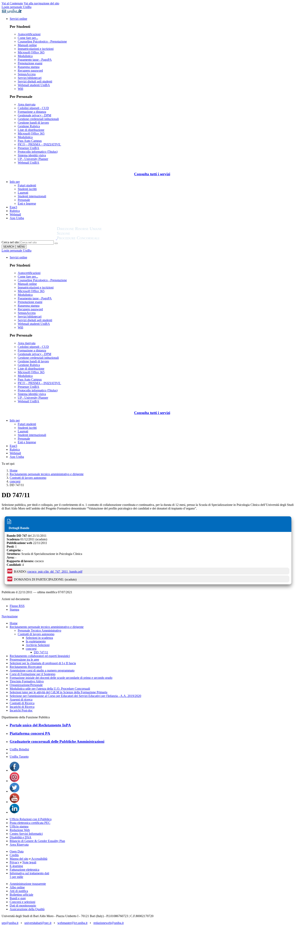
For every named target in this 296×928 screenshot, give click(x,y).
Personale (24, 200)
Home (14, 470)
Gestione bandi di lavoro (33, 122)
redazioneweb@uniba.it (108, 923)
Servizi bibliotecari (29, 78)
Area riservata (26, 104)
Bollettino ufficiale (21, 894)
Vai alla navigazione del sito (41, 3)
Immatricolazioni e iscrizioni (36, 48)
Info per (15, 181)
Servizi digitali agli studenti (35, 81)
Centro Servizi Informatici (26, 833)
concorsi (15, 481)
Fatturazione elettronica (24, 869)
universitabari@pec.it (37, 923)
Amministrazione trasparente (28, 883)
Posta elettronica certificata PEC (30, 822)
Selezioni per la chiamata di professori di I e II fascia (43, 663)
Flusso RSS (17, 606)
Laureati (23, 192)
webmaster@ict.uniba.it (72, 923)
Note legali (29, 862)
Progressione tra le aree (24, 659)
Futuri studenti (27, 185)
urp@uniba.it (10, 923)
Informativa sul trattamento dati (29, 873)
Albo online (17, 887)
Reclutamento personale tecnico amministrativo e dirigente (47, 474)
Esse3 (13, 207)
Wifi (20, 88)
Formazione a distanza (32, 111)
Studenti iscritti (27, 189)
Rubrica (15, 210)
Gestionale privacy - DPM (34, 115)
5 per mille (16, 877)
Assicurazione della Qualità (27, 909)
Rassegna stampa (28, 67)
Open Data (17, 851)
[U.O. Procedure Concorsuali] (29, 238)
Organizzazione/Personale (26, 685)
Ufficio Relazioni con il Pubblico (31, 819)
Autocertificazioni (29, 34)
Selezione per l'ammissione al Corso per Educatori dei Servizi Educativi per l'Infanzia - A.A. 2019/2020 (75, 696)
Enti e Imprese (27, 203)
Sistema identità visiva (32, 155)
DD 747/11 (41, 652)
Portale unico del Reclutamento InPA (40, 725)
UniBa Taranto (19, 756)
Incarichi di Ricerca (22, 706)
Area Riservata (19, 844)
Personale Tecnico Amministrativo (39, 630)
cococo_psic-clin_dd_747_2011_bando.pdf (54, 571)
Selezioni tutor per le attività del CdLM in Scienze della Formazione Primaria (58, 692)
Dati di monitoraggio (23, 905)
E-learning (16, 866)
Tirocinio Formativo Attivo (27, 681)
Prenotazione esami (30, 63)
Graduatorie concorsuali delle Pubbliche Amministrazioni (57, 741)
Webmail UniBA (28, 162)
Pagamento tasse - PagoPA (35, 59)
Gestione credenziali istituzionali (38, 119)
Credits (14, 855)
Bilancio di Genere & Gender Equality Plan (37, 841)
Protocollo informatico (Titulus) (38, 151)
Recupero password (30, 70)
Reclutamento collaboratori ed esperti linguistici (40, 656)
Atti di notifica (19, 891)
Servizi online (18, 18)
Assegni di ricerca (21, 699)
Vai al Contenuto (12, 3)
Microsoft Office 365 (31, 52)
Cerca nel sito (10, 242)
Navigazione (10, 616)
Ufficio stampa (19, 826)
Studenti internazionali (32, 196)
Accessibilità (39, 858)
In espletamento (36, 641)
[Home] (89, 238)
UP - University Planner (33, 159)
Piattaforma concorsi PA (30, 733)
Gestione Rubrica (29, 126)
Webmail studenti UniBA (34, 85)
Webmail (15, 214)
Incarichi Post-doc (21, 710)
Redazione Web (20, 830)
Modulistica (25, 56)
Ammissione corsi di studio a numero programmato (42, 670)
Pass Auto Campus (30, 140)
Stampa (14, 609)
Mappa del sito (19, 858)
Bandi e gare (18, 898)
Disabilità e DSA (20, 837)
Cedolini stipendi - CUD (33, 108)
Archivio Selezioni (38, 645)
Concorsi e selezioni (22, 902)
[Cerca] (56, 243)
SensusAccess (27, 74)
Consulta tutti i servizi (152, 174)
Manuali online (27, 45)
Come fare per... (28, 38)
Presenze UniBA (28, 148)
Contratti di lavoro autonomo (28, 477)
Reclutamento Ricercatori (26, 667)
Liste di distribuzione (31, 130)
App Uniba (17, 218)
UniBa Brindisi (19, 749)
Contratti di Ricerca (22, 703)
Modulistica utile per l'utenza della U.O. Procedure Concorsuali (50, 688)
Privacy (14, 862)
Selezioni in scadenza (39, 637)
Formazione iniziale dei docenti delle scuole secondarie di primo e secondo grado (61, 677)
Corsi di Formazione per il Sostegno (32, 674)
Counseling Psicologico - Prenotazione (42, 41)
